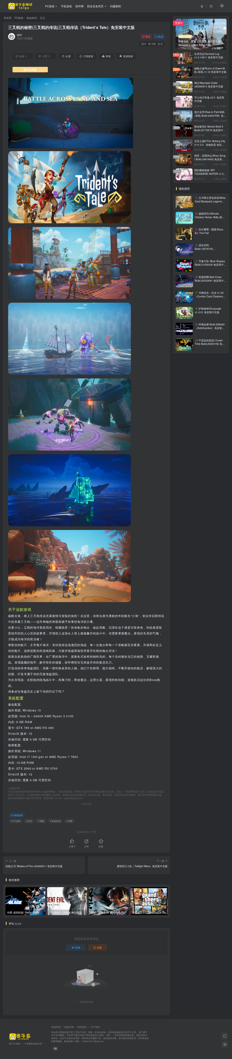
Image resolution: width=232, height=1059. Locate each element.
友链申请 (56, 1027)
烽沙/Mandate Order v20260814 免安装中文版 (208, 84)
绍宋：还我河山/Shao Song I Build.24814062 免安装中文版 (209, 159)
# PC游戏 (15, 820)
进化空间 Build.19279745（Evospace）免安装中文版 (210, 248)
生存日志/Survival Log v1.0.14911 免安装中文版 (208, 55)
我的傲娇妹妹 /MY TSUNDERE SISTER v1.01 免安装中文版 (209, 173)
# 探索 (69, 820)
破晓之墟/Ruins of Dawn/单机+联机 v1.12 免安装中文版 (210, 70)
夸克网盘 (32, 69)
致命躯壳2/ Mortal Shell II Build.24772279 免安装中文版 (210, 130)
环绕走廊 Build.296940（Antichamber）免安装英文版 (210, 327)
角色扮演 (31, 18)
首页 (8, 18)
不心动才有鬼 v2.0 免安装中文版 (209, 99)
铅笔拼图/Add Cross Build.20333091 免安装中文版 (210, 280)
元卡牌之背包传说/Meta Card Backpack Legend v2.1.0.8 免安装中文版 (210, 201)
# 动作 (29, 820)
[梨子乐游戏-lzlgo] (20, 1036)
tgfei (19, 35)
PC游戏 (19, 18)
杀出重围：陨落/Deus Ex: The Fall (209, 231)
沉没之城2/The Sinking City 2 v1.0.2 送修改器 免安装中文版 (209, 144)
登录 (77, 947)
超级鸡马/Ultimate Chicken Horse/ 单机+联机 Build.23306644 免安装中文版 (210, 219)
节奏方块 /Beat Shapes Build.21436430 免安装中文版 (210, 264)
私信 (160, 36)
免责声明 (69, 1027)
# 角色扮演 (55, 820)
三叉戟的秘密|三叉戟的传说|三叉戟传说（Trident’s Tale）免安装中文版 (71, 27)
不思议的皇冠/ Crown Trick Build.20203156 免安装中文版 (210, 343)
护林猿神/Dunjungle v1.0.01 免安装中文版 (208, 310)
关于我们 (95, 1027)
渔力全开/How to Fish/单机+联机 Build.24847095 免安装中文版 (210, 115)
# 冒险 (41, 820)
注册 (99, 947)
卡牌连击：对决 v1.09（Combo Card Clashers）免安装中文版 (210, 296)
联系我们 (82, 1027)
